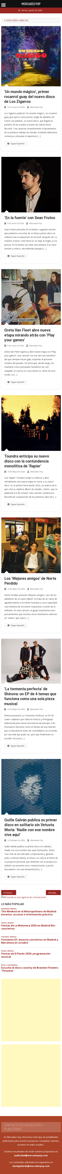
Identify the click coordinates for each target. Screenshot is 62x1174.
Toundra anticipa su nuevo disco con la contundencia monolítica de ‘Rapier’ (26, 461)
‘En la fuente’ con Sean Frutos (29, 218)
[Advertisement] (31, 1010)
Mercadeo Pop (36, 107)
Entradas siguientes (54, 892)
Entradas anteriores (10, 892)
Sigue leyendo (17, 143)
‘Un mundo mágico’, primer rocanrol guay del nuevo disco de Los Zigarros (29, 97)
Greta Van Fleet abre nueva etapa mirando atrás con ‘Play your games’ (29, 335)
